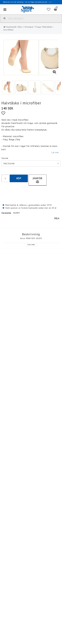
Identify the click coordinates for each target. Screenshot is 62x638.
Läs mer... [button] (56, 152)
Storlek (4, 158)
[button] (48, 9)
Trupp (38, 27)
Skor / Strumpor (26, 27)
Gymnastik (11, 27)
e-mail (49, 2)
